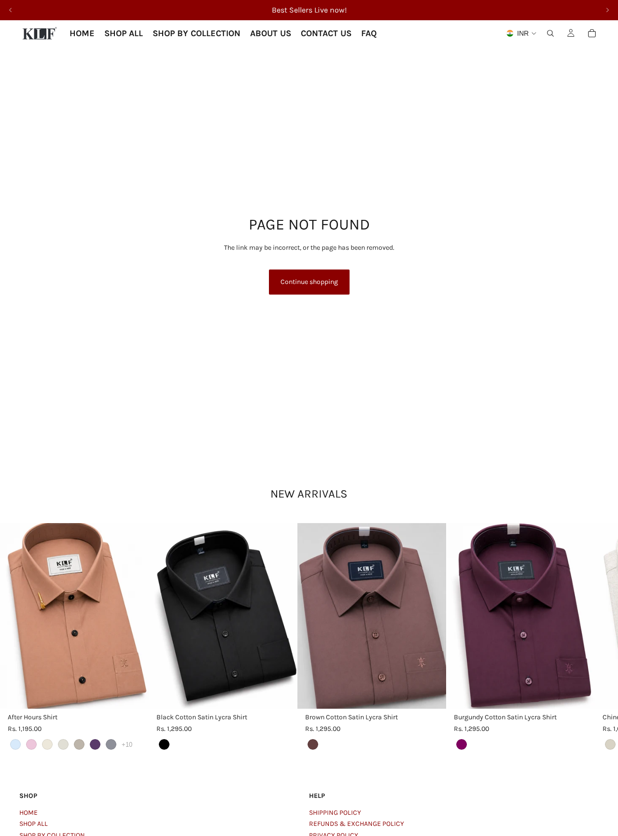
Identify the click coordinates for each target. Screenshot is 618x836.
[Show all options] (127, 745)
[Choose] (133, 694)
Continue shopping (309, 282)
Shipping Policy (335, 813)
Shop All (33, 824)
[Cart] (592, 33)
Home (28, 813)
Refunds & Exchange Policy (356, 824)
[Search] (550, 33)
